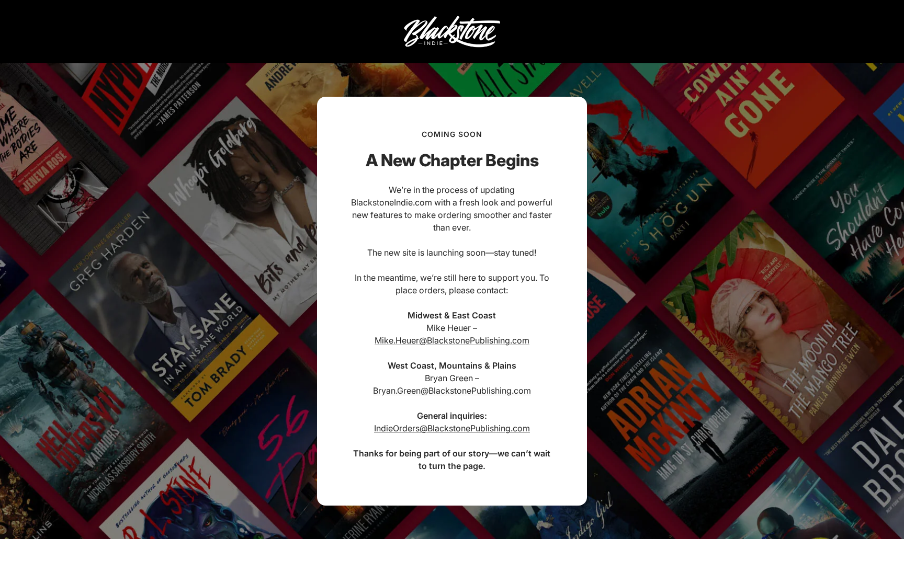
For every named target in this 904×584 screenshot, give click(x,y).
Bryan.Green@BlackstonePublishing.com (452, 390)
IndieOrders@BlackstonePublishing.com (452, 428)
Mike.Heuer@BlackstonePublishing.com (452, 340)
